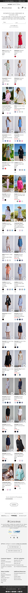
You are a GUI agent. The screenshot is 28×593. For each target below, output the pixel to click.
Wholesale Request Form (20, 573)
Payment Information (6, 561)
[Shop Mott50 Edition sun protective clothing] (5, 515)
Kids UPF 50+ (17, 563)
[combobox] (18, 7)
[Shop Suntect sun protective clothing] (14, 515)
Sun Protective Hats (18, 565)
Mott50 (14, 4)
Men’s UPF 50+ (17, 561)
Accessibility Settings (12, 588)
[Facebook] (11, 537)
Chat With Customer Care (14, 550)
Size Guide (3, 580)
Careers (16, 574)
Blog (2, 582)
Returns (3, 563)
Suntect (18, 4)
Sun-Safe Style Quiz (14, 546)
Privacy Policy (17, 576)
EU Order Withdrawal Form (7, 565)
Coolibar (10, 4)
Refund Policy (17, 578)
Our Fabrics (3, 579)
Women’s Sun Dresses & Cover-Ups (13, 14)
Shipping (3, 560)
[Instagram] (14, 537)
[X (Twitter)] (17, 537)
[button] (7, 52)
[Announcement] (14, 1)
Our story (3, 573)
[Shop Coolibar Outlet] (22, 515)
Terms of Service (18, 579)
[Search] (18, 7)
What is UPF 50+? (5, 577)
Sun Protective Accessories (20, 566)
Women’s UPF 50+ (18, 560)
